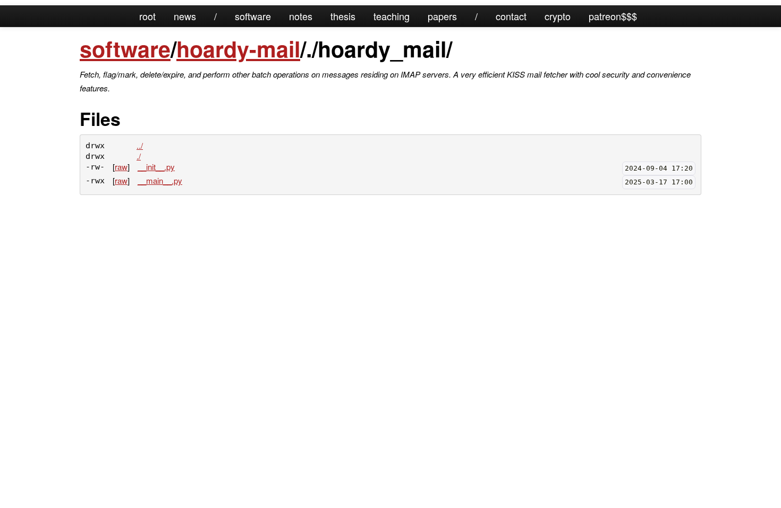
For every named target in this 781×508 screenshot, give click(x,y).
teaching (391, 16)
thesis (342, 16)
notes (300, 16)
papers (442, 16)
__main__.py (160, 180)
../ (140, 145)
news (185, 16)
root (147, 16)
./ (139, 156)
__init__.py (156, 166)
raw (121, 166)
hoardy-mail (238, 48)
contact (511, 16)
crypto (558, 16)
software (253, 16)
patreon (605, 16)
